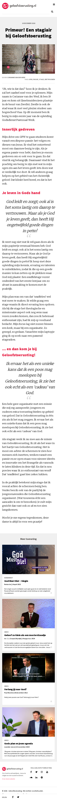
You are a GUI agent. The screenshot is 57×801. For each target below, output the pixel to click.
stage (41, 79)
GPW (31, 79)
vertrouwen (50, 79)
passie (35, 79)
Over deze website (8, 779)
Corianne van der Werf (16, 77)
